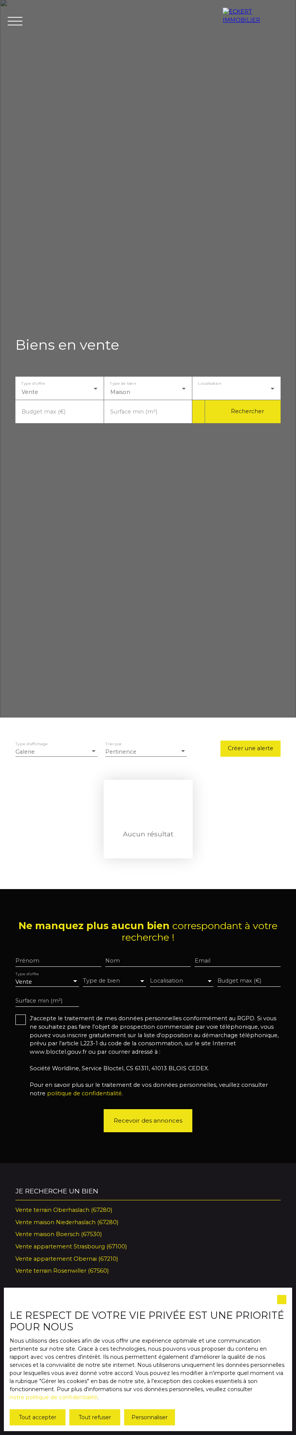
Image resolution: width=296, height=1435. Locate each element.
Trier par (113, 744)
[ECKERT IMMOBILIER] (255, 21)
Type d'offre (33, 382)
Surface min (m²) (133, 411)
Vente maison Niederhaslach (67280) (66, 1222)
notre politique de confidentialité (54, 1397)
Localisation (210, 382)
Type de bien (123, 382)
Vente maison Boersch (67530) (58, 1234)
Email (202, 960)
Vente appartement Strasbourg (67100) (71, 1246)
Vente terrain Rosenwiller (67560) (62, 1270)
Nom (112, 960)
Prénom (27, 960)
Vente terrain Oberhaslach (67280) (63, 1209)
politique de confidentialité (84, 1093)
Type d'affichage (31, 744)
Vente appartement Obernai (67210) (66, 1258)
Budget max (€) (44, 411)
